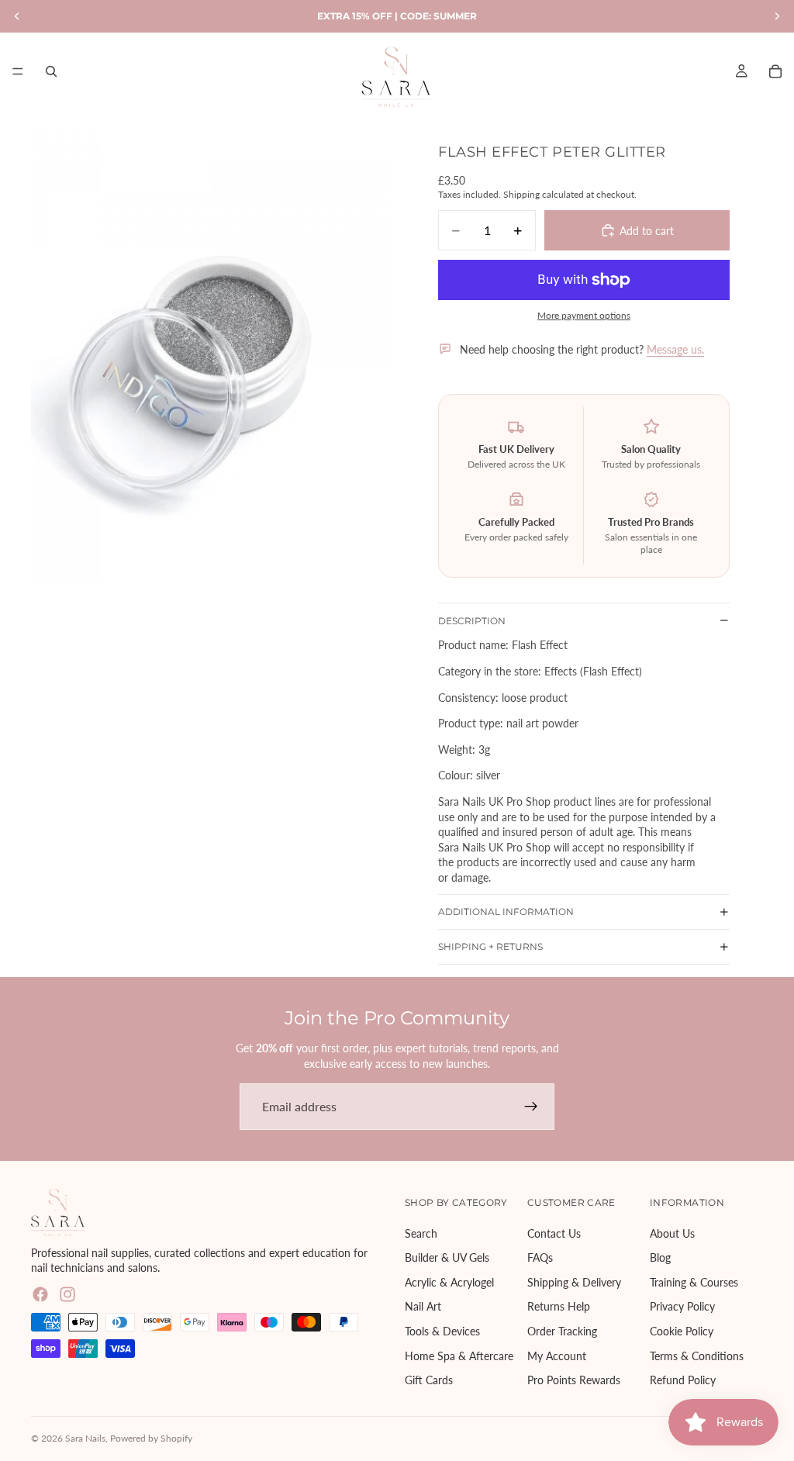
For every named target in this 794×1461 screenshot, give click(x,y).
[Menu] (18, 71)
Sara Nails (85, 1438)
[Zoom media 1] (210, 357)
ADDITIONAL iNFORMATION (506, 911)
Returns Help (558, 1307)
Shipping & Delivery (574, 1282)
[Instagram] (67, 1294)
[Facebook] (40, 1294)
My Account (556, 1356)
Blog (660, 1258)
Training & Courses (694, 1282)
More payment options (583, 314)
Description (472, 621)
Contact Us (554, 1233)
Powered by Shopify (151, 1438)
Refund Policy (683, 1380)
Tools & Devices (442, 1331)
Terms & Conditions (697, 1356)
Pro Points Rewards (573, 1380)
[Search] (51, 71)
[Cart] (775, 71)
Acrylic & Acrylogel (449, 1282)
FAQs (540, 1258)
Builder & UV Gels (447, 1258)
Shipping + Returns (490, 946)
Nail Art (423, 1307)
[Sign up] (531, 1106)
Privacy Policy (682, 1307)
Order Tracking (562, 1331)
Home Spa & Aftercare (459, 1356)
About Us (672, 1233)
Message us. (675, 349)
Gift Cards (429, 1380)
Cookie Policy (681, 1331)
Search (421, 1233)
